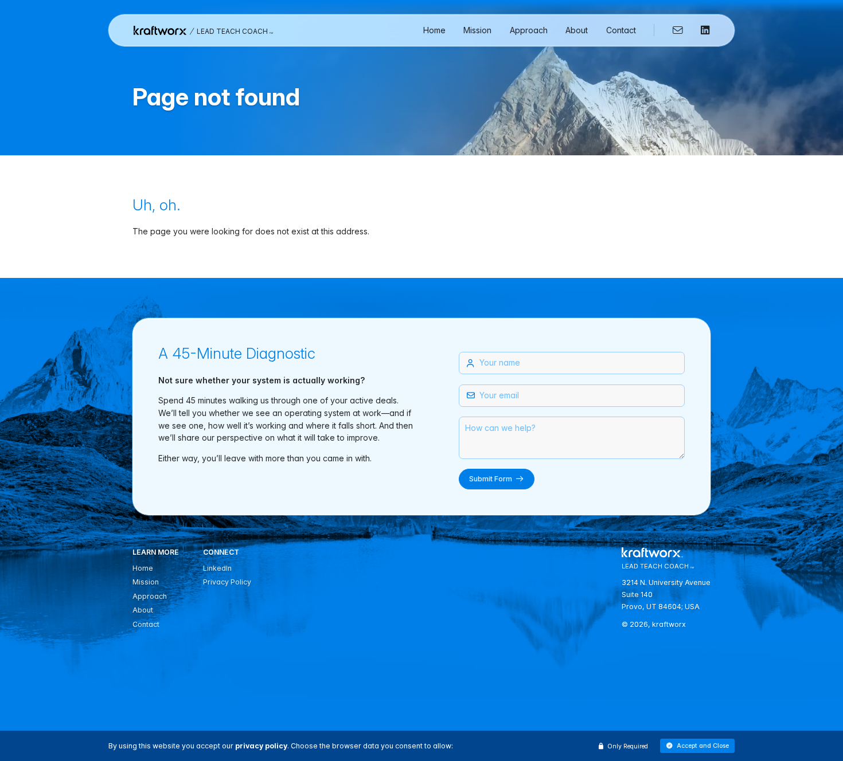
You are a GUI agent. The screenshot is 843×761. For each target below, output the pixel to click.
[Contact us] (674, 30)
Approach (529, 30)
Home (434, 30)
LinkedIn (217, 568)
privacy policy (261, 746)
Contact (621, 30)
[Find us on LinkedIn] (701, 30)
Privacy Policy (227, 582)
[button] (697, 746)
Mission (477, 30)
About (576, 30)
